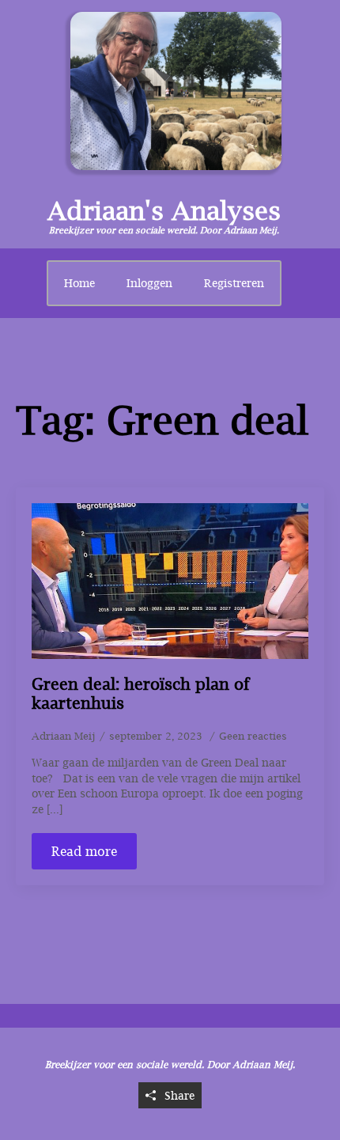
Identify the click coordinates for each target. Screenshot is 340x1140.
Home (79, 283)
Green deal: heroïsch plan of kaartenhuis (141, 693)
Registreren (234, 283)
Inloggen (149, 283)
